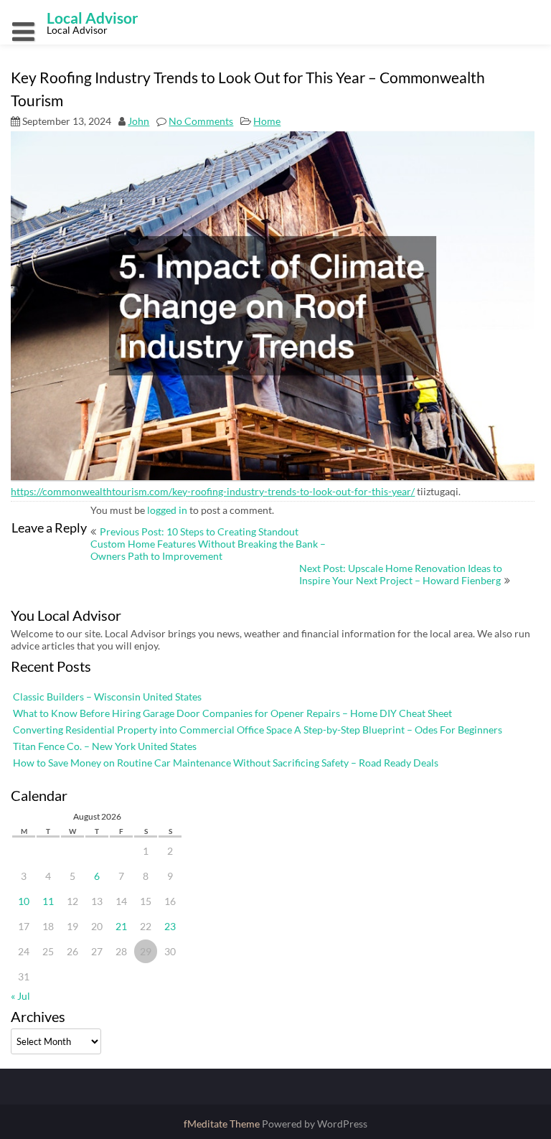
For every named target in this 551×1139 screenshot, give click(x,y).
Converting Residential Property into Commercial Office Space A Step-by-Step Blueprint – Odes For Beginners (257, 729)
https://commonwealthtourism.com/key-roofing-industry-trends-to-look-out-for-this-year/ (213, 491)
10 (23, 901)
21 (121, 926)
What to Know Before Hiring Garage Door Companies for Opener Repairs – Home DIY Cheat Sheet (232, 713)
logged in (167, 510)
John (138, 121)
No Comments (201, 121)
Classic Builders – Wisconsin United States (107, 696)
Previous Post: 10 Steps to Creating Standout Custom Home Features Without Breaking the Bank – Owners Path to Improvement (208, 543)
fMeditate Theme (223, 1123)
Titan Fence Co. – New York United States (105, 746)
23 (170, 926)
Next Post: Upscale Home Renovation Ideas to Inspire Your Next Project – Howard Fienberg (400, 574)
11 (48, 901)
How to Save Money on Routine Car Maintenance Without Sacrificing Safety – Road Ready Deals (225, 762)
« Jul (20, 996)
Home (267, 121)
